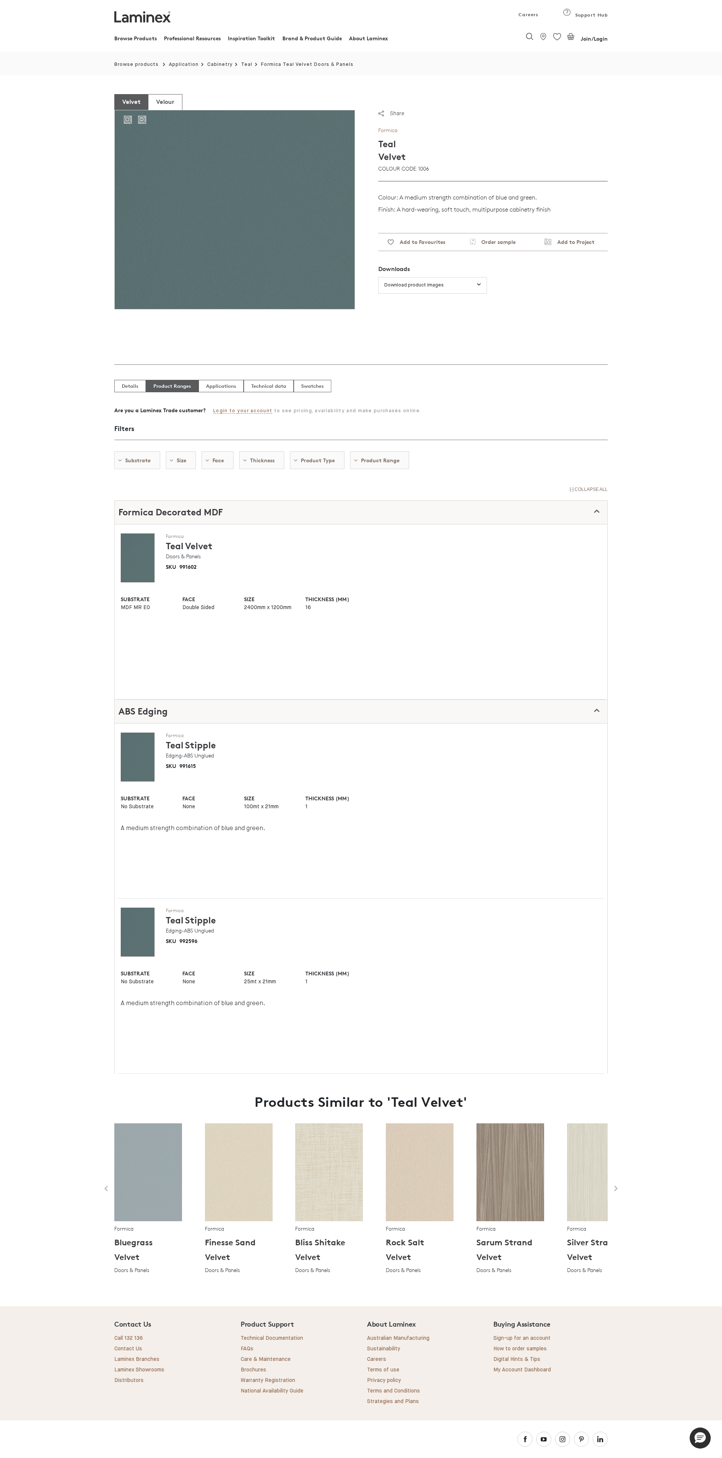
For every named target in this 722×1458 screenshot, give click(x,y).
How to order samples (520, 1348)
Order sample (495, 242)
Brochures (253, 1370)
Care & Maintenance (266, 1359)
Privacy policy (384, 1380)
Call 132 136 (128, 1338)
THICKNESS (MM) (327, 599)
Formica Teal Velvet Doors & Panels (307, 64)
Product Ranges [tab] (172, 386)
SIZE (249, 599)
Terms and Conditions (393, 1391)
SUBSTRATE (135, 599)
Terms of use (383, 1370)
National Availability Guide (272, 1391)
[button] (700, 1438)
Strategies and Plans (393, 1401)
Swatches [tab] (312, 386)
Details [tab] (130, 386)
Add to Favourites (419, 242)
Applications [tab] (221, 386)
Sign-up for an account (522, 1338)
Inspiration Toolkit (251, 38)
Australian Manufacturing (398, 1338)
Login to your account (242, 410)
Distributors (129, 1380)
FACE (188, 599)
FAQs (247, 1348)
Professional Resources (192, 38)
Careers (528, 14)
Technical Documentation (272, 1338)
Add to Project (573, 242)
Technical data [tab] (268, 386)
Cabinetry (220, 64)
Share (397, 113)
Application (184, 64)
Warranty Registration (268, 1380)
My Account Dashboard (522, 1370)
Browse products (136, 64)
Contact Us (128, 1348)
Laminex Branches (136, 1359)
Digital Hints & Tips (516, 1359)
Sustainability (383, 1348)
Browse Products (135, 38)
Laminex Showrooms (139, 1370)
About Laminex (368, 38)
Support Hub (590, 15)
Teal (246, 64)
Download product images (414, 285)
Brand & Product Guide (312, 38)
